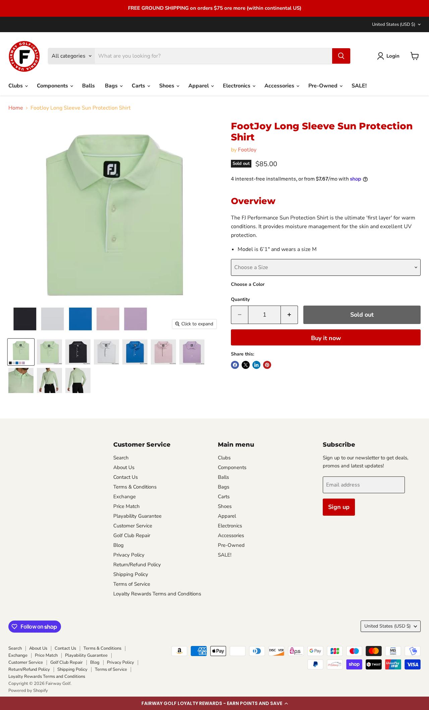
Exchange (124, 496)
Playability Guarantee (137, 516)
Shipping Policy (130, 574)
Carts (139, 85)
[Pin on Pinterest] (267, 365)
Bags (112, 85)
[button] (214, 703)
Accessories (280, 85)
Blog (118, 545)
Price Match (126, 506)
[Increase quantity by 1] (289, 315)
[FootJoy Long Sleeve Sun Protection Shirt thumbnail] (21, 352)
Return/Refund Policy (137, 564)
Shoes (167, 85)
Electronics (237, 85)
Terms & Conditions (135, 486)
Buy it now (326, 338)
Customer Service (132, 525)
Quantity (240, 299)
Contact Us (125, 477)
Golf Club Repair (131, 535)
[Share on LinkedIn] (256, 365)
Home (15, 108)
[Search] (341, 56)
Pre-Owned (323, 85)
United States (393, 24)
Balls (88, 85)
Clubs (16, 85)
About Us (123, 467)
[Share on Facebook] (235, 365)
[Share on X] (246, 365)
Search (121, 457)
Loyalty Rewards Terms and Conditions (157, 593)
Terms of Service (131, 584)
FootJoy (247, 149)
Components (53, 85)
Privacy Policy (128, 555)
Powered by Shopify (28, 691)
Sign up (339, 507)
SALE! (359, 85)
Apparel (199, 85)
